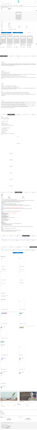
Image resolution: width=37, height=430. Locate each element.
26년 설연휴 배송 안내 (2, 414)
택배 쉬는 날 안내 (2, 412)
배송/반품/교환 (18, 114)
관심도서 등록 (29, 32)
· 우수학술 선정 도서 (27, 405)
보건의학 (11, 5)
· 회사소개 (2, 405)
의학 (1, 5)
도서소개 (4, 114)
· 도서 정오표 (14, 405)
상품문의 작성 (17, 252)
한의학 (8, 5)
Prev (0, 44)
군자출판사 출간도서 (21, 5)
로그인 (35, 1)
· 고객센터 (8, 405)
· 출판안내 (20, 405)
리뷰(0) (26, 114)
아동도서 (17, 5)
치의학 (6, 5)
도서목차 (11, 114)
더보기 (18, 136)
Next (36, 44)
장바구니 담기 (17, 32)
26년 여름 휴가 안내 (2, 413)
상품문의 (33, 114)
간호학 (3, 5)
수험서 (14, 5)
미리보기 (18, 20)
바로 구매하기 (6, 32)
